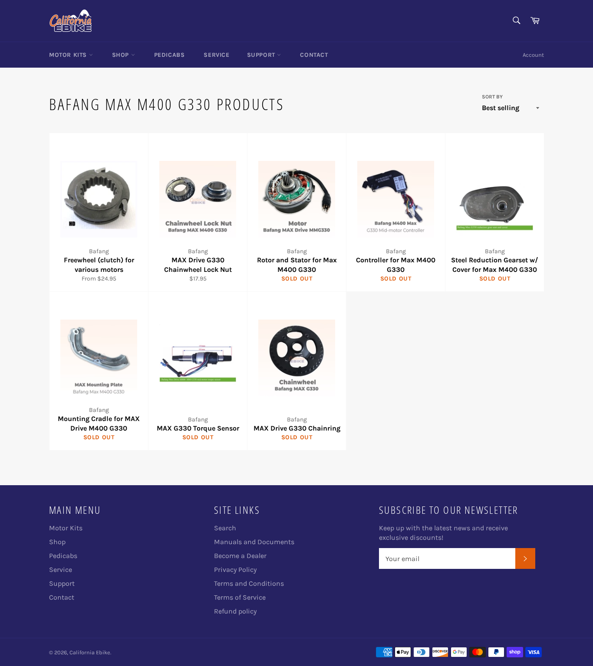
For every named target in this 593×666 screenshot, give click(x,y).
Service (216, 55)
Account (533, 55)
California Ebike (89, 652)
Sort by (492, 97)
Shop (121, 55)
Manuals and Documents (254, 542)
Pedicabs (169, 55)
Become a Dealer (240, 556)
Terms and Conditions (249, 583)
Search (225, 528)
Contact (314, 55)
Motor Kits (69, 55)
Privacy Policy (235, 569)
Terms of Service (240, 597)
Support (262, 55)
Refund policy (235, 611)
